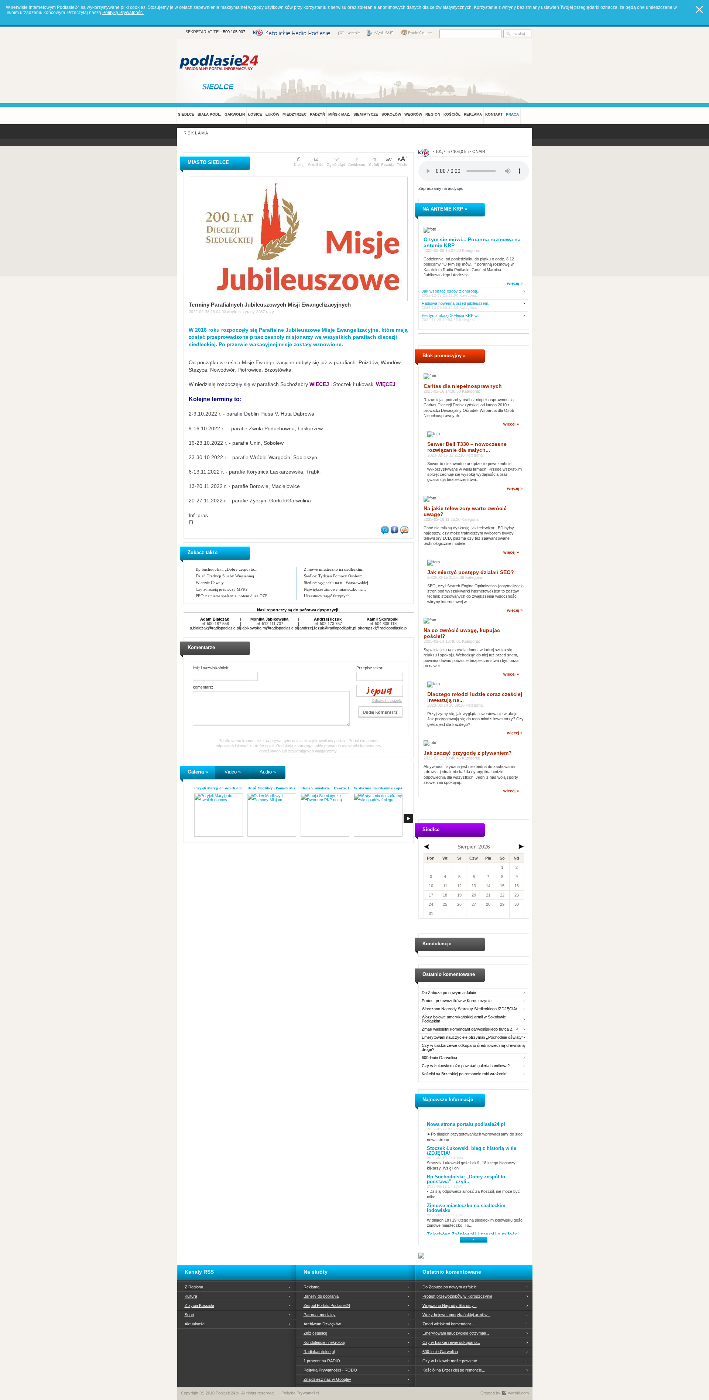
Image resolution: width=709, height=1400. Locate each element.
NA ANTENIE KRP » (444, 209)
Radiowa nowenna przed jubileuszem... (456, 303)
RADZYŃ (317, 114)
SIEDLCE (186, 114)
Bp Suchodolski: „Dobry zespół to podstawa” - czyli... (466, 1179)
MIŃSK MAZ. (339, 114)
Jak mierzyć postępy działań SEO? (470, 572)
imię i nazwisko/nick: (211, 668)
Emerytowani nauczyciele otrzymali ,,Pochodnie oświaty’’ (472, 1037)
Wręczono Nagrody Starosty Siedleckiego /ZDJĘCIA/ (469, 1009)
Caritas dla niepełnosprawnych (463, 386)
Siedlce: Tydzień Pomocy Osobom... (335, 576)
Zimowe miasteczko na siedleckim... (335, 569)
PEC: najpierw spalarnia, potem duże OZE (232, 596)
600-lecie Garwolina (439, 1058)
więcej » (515, 283)
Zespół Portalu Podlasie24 (327, 1305)
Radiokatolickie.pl (319, 1351)
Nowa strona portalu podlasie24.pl (466, 1124)
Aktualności (195, 1324)
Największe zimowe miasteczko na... (335, 589)
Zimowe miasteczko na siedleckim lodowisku (466, 1208)
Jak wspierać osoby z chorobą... (451, 291)
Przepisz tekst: (369, 668)
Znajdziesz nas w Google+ (327, 1379)
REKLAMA (473, 114)
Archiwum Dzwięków (322, 1324)
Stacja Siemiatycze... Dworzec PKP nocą (332, 788)
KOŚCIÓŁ (451, 114)
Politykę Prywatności (123, 12)
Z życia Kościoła (199, 1305)
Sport (189, 1314)
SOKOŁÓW (391, 114)
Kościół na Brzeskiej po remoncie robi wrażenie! (464, 1074)
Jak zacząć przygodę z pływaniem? (468, 753)
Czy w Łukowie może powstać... (451, 1361)
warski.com (518, 1393)
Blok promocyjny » (444, 355)
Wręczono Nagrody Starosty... (449, 1305)
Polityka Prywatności (300, 1393)
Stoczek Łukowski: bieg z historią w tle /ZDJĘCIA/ (471, 1150)
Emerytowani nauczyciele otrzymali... (455, 1333)
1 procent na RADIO (322, 1361)
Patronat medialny (320, 1314)
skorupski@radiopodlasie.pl (382, 628)
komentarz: (203, 687)
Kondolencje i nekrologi (324, 1342)
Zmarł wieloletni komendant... (448, 1324)
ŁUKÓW (272, 114)
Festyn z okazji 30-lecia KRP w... (451, 316)
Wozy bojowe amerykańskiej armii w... (456, 1314)
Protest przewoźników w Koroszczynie (456, 1001)
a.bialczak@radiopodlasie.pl (215, 628)
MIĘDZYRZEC (294, 114)
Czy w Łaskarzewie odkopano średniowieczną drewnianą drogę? (473, 1048)
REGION (432, 114)
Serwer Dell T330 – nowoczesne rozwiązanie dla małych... (467, 447)
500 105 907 (234, 32)
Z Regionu (194, 1287)
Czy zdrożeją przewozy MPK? (221, 589)
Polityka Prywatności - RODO (330, 1370)
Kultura (191, 1296)
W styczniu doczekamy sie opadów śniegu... (389, 788)
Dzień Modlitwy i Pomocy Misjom (274, 788)
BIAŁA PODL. (209, 114)
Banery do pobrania (321, 1296)
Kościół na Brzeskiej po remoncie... (453, 1370)
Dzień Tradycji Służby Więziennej (225, 576)
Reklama (311, 1287)
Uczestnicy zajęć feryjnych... (328, 596)
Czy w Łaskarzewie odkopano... (451, 1342)
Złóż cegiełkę (315, 1333)
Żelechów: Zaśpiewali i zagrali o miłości (473, 1234)
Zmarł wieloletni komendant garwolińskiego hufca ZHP (470, 1029)
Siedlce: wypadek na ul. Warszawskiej (336, 582)
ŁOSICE (255, 114)
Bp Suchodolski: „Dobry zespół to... (226, 569)
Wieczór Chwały (210, 582)
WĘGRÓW (413, 114)
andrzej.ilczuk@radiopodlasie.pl (327, 628)
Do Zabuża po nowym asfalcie (449, 993)
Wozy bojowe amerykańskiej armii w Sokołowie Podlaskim (464, 1019)
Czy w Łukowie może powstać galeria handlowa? (466, 1066)
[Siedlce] (219, 86)
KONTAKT (494, 114)
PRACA (512, 114)
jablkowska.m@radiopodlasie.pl (270, 628)
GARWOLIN (235, 114)
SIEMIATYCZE (365, 114)
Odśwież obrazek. (387, 701)
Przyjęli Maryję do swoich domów (221, 788)
